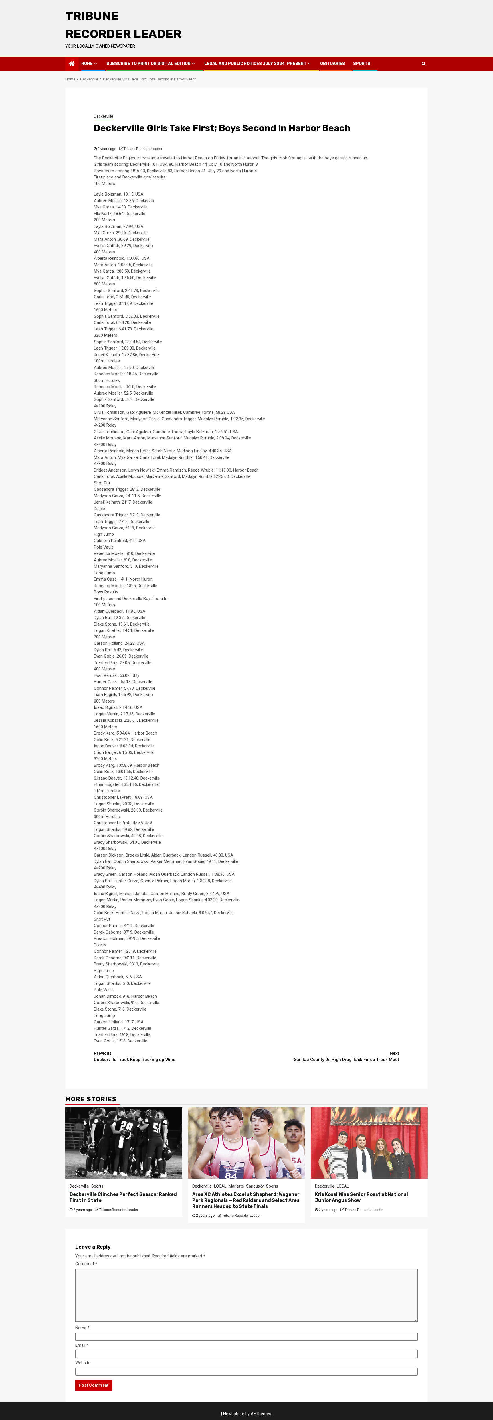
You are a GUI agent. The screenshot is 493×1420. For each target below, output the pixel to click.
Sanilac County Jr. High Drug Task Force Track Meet (346, 1056)
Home (87, 63)
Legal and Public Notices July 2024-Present (255, 63)
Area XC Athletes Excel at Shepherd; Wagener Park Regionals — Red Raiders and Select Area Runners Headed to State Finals (246, 1200)
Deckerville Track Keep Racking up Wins (134, 1056)
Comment (86, 1263)
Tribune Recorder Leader (143, 149)
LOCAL (220, 1186)
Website (82, 1362)
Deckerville (103, 116)
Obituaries (332, 63)
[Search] (423, 63)
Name (82, 1327)
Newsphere (233, 1413)
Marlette (236, 1186)
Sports (361, 63)
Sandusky (255, 1186)
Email (81, 1345)
